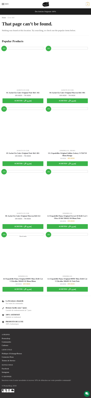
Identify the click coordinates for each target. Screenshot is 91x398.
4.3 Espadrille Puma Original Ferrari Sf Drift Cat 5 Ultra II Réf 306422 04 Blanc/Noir (67, 217)
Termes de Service (8, 361)
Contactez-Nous (8, 357)
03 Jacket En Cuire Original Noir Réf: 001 (22, 153)
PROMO (72, 150)
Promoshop (6, 338)
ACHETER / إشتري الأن (23, 101)
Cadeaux (5, 345)
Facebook (5, 369)
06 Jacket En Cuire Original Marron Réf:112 (22, 216)
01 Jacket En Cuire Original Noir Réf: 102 (22, 93)
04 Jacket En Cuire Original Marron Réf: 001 (67, 93)
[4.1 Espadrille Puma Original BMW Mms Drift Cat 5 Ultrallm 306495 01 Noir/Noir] (67, 253)
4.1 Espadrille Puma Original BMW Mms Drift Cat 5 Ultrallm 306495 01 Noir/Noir (67, 280)
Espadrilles (64, 150)
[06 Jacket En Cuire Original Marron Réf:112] (22, 190)
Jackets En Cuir (23, 90)
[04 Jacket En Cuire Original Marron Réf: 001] (67, 67)
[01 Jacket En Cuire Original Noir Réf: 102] (22, 67)
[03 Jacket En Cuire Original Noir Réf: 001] (22, 127)
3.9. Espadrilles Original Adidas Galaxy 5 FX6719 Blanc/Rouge (67, 154)
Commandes (6, 342)
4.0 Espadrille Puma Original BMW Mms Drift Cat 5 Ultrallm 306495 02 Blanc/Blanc (23, 280)
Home (4, 18)
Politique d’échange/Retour (12, 354)
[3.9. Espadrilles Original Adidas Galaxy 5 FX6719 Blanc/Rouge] (67, 127)
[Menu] (3, 4)
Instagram (5, 372)
